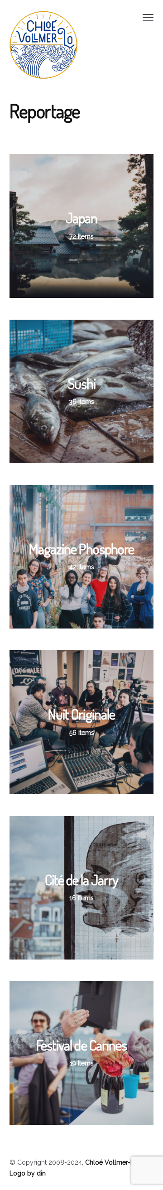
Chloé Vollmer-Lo (111, 1162)
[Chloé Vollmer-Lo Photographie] (43, 45)
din (41, 1173)
